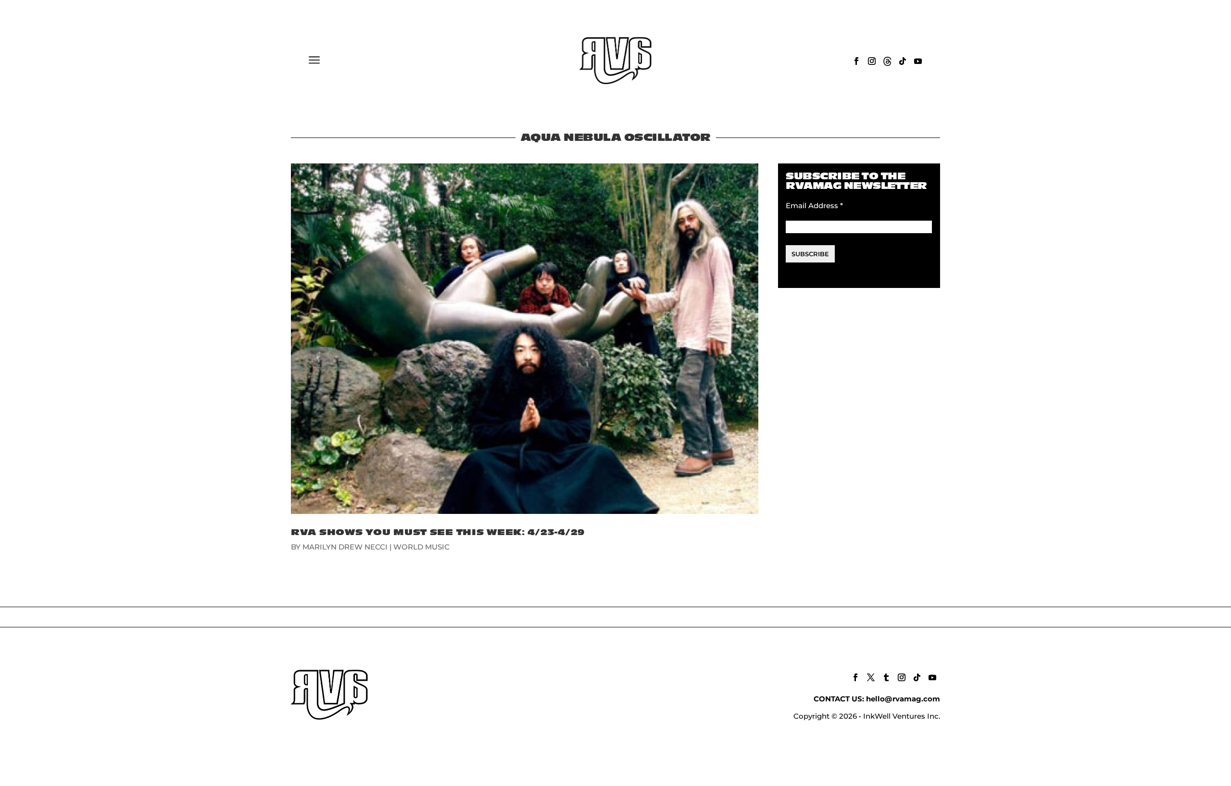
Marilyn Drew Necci (345, 546)
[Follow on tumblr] (886, 677)
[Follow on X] (871, 677)
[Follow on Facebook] (856, 61)
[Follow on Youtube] (918, 61)
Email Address (814, 205)
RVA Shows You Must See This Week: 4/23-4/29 (438, 532)
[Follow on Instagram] (871, 61)
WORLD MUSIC (421, 546)
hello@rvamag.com (903, 698)
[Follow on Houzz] (887, 61)
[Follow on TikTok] (902, 61)
